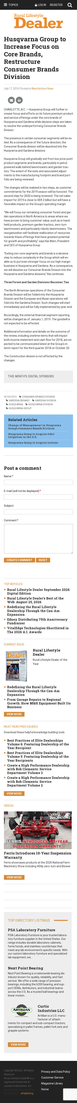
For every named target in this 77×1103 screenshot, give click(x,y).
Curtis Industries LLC (51, 1008)
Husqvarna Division (40, 404)
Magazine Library (52, 1083)
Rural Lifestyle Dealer (46, 652)
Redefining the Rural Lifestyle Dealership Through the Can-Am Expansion (33, 610)
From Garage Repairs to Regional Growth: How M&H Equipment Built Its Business (39, 703)
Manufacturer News (43, 88)
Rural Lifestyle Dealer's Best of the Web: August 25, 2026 (35, 600)
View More (14, 714)
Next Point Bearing (25, 968)
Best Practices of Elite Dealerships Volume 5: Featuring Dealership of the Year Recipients (38, 756)
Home (45, 1089)
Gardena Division (45, 400)
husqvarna (16, 404)
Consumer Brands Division (38, 396)
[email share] (11, 100)
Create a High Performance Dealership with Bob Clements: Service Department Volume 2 (38, 781)
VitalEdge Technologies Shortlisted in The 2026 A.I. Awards (38, 630)
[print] (19, 100)
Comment (11, 520)
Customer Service (52, 1077)
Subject (8, 505)
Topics (13, 4)
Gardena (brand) (19, 400)
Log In (42, 4)
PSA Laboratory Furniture (31, 930)
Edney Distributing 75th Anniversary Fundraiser (37, 621)
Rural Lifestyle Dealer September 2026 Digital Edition (38, 591)
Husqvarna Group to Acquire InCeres (33, 442)
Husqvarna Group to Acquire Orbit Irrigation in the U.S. (31, 435)
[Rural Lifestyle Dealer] (16, 666)
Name (8, 476)
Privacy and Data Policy (55, 1071)
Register (56, 4)
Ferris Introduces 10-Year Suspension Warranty (37, 855)
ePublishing (27, 1093)
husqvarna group (20, 408)
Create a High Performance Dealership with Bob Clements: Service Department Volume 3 (38, 769)
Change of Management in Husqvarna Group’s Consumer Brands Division (34, 426)
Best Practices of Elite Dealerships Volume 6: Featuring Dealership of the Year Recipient (38, 744)
